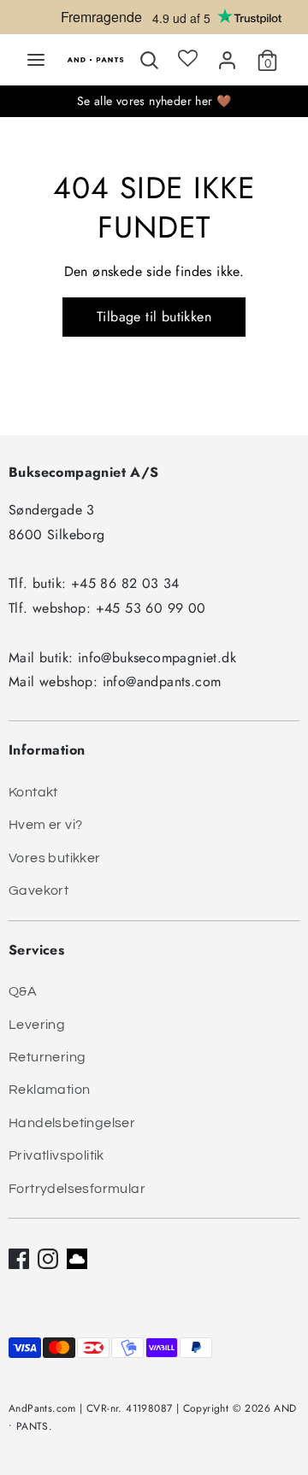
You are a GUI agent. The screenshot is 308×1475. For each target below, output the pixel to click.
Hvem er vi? (45, 825)
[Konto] (227, 57)
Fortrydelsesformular (77, 1189)
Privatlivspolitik (56, 1155)
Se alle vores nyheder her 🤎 (154, 100)
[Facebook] (19, 1259)
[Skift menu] (36, 60)
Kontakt (33, 792)
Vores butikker (55, 858)
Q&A (23, 991)
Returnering (47, 1057)
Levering (37, 1024)
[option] (154, 21)
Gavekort (38, 890)
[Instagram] (48, 1259)
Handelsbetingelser (72, 1123)
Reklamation (49, 1089)
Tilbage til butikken (154, 316)
